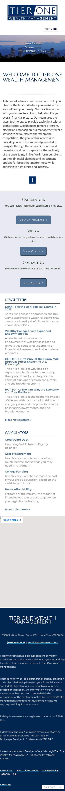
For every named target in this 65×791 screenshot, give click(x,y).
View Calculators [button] (32, 220)
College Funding (16, 471)
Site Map (5, 784)
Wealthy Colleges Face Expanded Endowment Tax (28, 332)
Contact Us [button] (32, 282)
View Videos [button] (32, 251)
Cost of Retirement (18, 453)
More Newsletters (18, 419)
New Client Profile (27, 770)
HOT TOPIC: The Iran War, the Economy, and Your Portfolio (32, 391)
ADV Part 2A (9, 774)
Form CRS (6, 770)
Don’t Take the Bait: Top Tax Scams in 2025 (30, 308)
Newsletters (15, 300)
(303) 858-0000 (16, 642)
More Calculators (17, 509)
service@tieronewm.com (43, 642)
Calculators (16, 433)
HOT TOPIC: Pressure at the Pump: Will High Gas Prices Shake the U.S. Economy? (32, 361)
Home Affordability (18, 489)
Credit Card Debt (16, 439)
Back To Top (51, 787)
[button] (50, 29)
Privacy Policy (50, 770)
